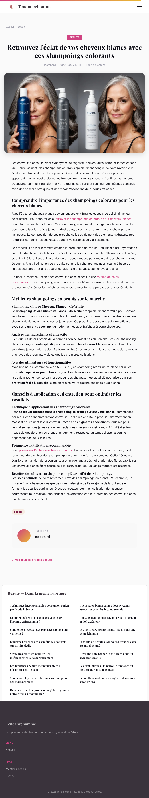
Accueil (10, 26)
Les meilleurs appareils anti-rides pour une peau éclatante (107, 631)
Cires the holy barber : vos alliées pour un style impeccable (106, 655)
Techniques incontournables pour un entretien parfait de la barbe (39, 607)
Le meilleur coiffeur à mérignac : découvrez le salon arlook (109, 680)
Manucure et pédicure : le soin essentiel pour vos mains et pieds (38, 680)
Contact (10, 775)
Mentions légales (16, 768)
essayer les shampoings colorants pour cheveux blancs (93, 219)
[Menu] (139, 6)
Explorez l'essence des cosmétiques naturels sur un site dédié (38, 643)
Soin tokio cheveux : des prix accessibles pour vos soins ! (39, 631)
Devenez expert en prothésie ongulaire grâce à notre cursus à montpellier (39, 692)
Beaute (22, 26)
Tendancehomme (35, 6)
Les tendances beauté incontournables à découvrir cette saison (35, 667)
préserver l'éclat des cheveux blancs (45, 450)
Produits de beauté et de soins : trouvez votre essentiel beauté (108, 643)
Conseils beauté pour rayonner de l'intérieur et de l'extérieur (108, 619)
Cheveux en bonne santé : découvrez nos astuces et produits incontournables (105, 607)
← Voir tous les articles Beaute (32, 559)
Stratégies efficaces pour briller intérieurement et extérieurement (31, 655)
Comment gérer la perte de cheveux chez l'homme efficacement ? (36, 619)
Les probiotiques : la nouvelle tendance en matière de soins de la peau (106, 667)
